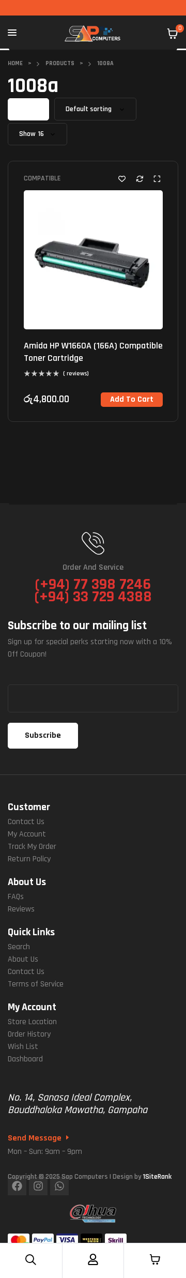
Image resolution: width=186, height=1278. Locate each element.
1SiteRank (157, 1176)
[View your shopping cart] (172, 33)
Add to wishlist (122, 178)
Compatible (42, 178)
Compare (139, 178)
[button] (132, 399)
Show (27, 134)
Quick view (156, 178)
